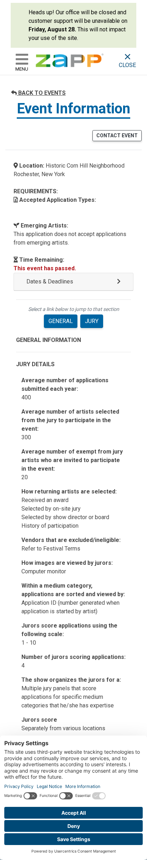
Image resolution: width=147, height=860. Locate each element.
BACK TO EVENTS (41, 92)
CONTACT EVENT (117, 135)
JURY (91, 321)
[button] (73, 282)
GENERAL (61, 321)
